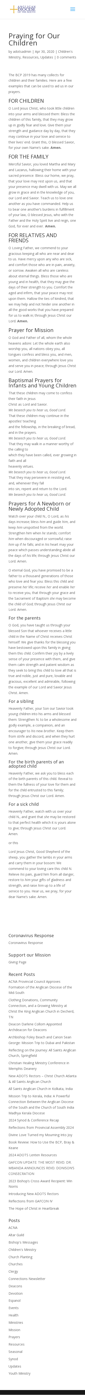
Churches (15, 1264)
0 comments (66, 57)
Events (13, 1308)
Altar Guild (16, 1235)
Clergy (13, 1271)
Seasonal (15, 1351)
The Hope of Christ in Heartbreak (33, 1208)
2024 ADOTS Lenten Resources (32, 1155)
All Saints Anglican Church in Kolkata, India (40, 1088)
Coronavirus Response (25, 942)
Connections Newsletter (26, 1278)
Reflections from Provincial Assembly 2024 (41, 1127)
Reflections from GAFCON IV (30, 1201)
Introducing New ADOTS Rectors (33, 1193)
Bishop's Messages (23, 1242)
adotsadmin (22, 51)
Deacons (15, 1286)
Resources (30, 57)
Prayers (14, 1337)
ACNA (12, 1227)
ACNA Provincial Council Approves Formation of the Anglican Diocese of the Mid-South (40, 987)
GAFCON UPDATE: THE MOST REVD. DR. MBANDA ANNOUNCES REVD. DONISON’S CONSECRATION (41, 1168)
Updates (46, 57)
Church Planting (20, 1257)
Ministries (15, 1322)
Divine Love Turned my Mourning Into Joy (40, 1135)
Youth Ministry (19, 1373)
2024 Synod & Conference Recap (33, 1120)
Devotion (15, 1293)
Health (13, 1315)
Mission (14, 1330)
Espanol (14, 1300)
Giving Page (17, 962)
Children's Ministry (22, 1249)
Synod (13, 1359)
